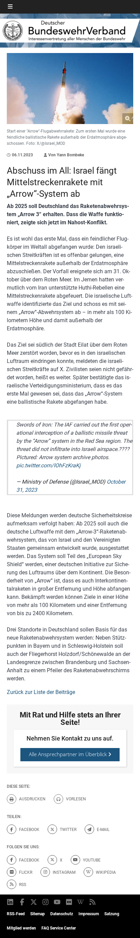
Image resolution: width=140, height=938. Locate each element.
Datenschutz (61, 913)
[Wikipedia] (81, 902)
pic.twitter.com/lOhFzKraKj (48, 465)
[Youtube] (58, 902)
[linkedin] (11, 902)
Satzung (111, 913)
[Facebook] (23, 902)
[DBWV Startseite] (70, 30)
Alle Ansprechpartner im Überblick (68, 754)
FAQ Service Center (58, 928)
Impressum (88, 913)
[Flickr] (69, 902)
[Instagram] (46, 902)
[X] (34, 902)
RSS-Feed (16, 913)
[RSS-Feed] (93, 902)
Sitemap (37, 913)
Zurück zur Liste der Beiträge (41, 692)
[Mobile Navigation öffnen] (10, 7)
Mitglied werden (21, 928)
